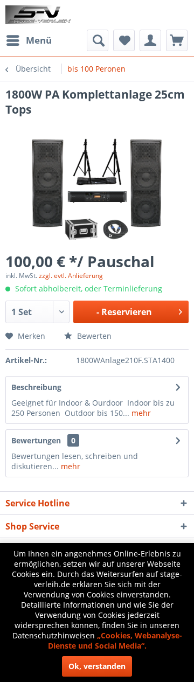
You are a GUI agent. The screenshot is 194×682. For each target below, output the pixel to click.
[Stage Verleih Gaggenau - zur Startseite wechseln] (39, 14)
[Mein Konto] (150, 40)
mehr (140, 413)
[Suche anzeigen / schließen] (97, 40)
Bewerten (93, 336)
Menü (39, 40)
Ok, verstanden (97, 666)
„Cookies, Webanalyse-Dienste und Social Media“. (115, 640)
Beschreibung (36, 387)
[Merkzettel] (124, 40)
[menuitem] (28, 40)
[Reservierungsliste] (177, 40)
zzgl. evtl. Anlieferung (71, 275)
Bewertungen (36, 440)
